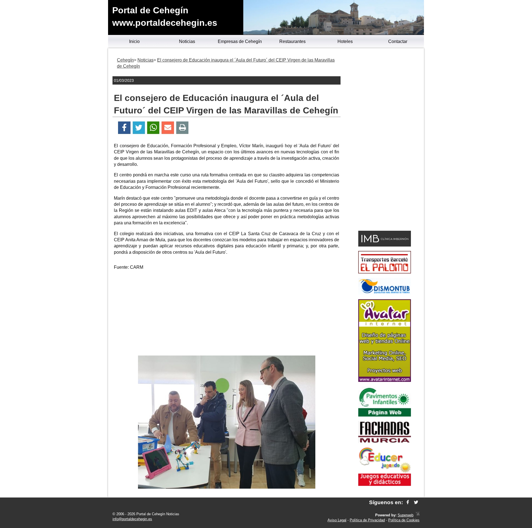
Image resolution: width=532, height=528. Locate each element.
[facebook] (407, 502)
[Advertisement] (227, 314)
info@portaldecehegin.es (132, 519)
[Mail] (168, 127)
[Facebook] (124, 127)
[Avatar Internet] (384, 380)
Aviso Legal (337, 520)
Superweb (405, 515)
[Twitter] (139, 127)
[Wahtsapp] (153, 127)
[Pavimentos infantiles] (384, 415)
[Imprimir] (182, 127)
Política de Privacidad (367, 520)
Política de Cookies (404, 520)
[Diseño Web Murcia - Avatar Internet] (418, 515)
